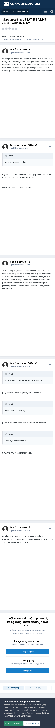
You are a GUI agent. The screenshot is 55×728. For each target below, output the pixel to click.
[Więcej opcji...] (50, 51)
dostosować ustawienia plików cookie (19, 710)
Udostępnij (14, 688)
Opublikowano (22, 53)
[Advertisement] (27, 106)
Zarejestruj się (28, 651)
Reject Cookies (32, 723)
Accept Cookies (14, 723)
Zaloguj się (27, 671)
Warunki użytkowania (22, 716)
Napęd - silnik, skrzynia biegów (29, 39)
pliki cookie (37, 705)
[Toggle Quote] (6, 156)
